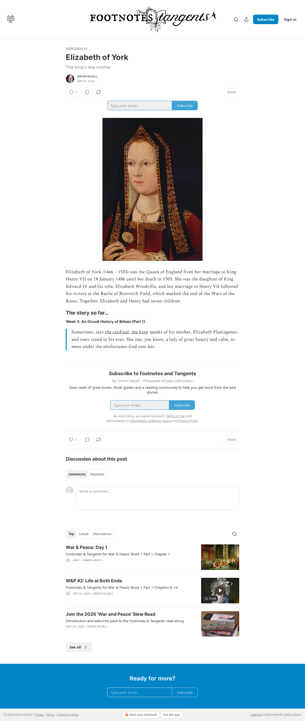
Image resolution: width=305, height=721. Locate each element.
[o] (220, 590)
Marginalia (76, 49)
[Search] (236, 19)
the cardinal (117, 332)
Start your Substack (143, 715)
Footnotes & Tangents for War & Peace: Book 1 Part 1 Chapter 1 (118, 554)
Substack (257, 715)
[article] (152, 557)
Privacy (39, 715)
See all (75, 647)
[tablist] (86, 474)
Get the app (171, 715)
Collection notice (68, 715)
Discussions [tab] (102, 534)
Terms (50, 715)
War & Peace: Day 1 (86, 547)
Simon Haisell (87, 76)
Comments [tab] (77, 474)
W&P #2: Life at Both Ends (94, 581)
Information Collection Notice (151, 421)
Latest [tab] (84, 534)
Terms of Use (175, 416)
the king (139, 332)
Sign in (290, 19)
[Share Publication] (246, 19)
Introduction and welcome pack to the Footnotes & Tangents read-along (125, 620)
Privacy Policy (188, 421)
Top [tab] (71, 534)
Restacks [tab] (97, 474)
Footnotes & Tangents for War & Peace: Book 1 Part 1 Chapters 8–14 (122, 587)
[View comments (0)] (87, 92)
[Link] (59, 313)
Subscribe (265, 19)
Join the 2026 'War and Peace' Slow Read (110, 614)
